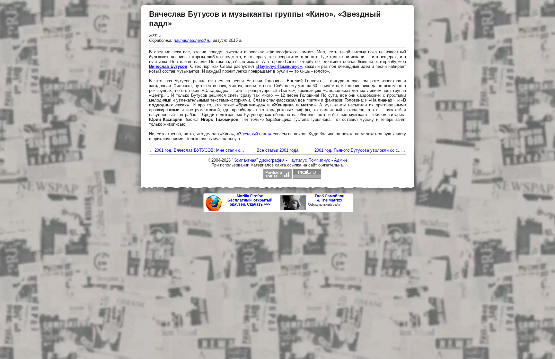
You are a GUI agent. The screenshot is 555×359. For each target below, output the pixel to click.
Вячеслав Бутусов (168, 66)
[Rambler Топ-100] (277, 174)
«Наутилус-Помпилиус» (279, 66)
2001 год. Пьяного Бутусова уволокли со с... (358, 150)
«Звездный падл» (254, 133)
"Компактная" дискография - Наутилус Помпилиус (281, 160)
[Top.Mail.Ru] (307, 174)
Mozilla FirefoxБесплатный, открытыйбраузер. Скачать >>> (249, 200)
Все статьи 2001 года (277, 150)
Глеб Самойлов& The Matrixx (329, 198)
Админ (340, 160)
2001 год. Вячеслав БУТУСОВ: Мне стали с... (199, 150)
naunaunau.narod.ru (192, 40)
